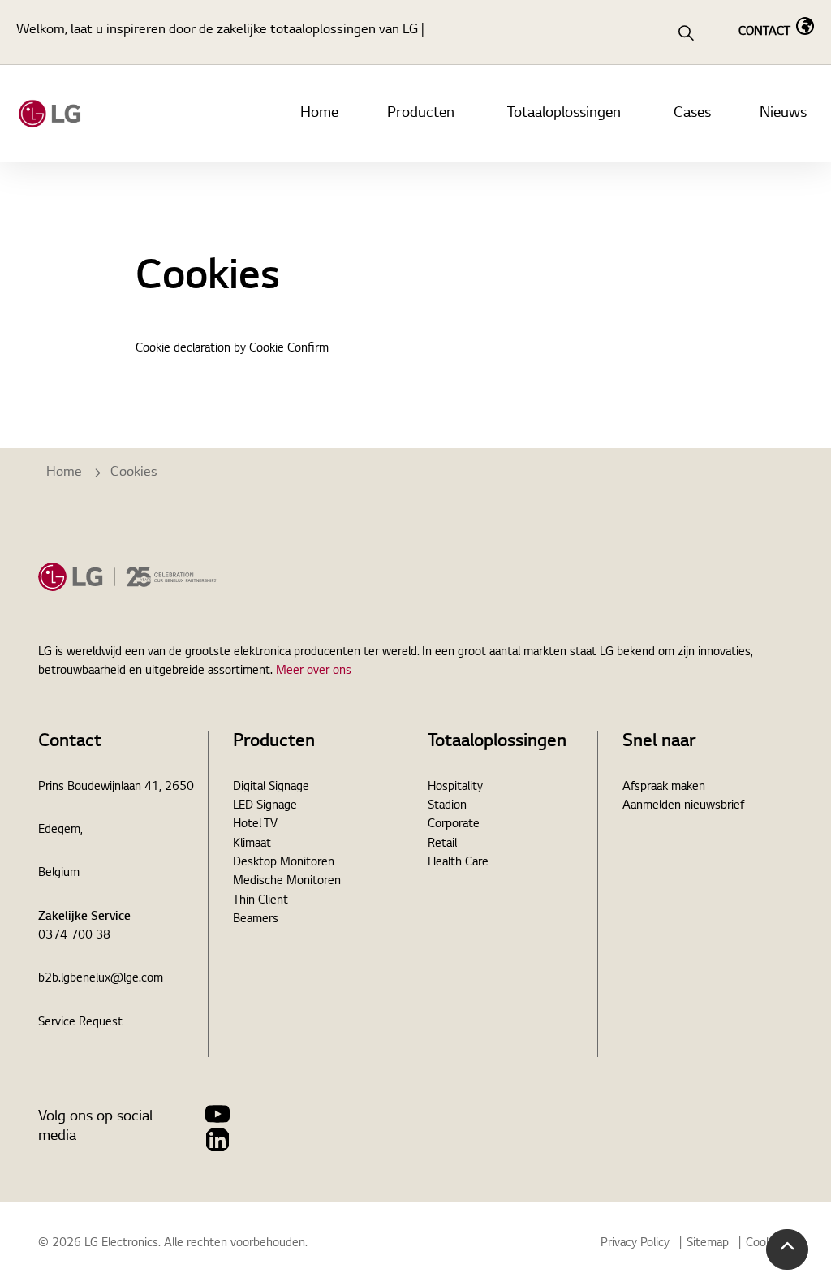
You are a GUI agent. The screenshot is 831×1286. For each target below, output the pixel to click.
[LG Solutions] (49, 113)
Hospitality (455, 787)
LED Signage (265, 806)
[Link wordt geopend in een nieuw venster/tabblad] (217, 1114)
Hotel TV (255, 824)
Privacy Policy (635, 1243)
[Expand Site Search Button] (686, 32)
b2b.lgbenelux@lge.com (100, 979)
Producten (420, 114)
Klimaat (252, 844)
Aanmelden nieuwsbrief (683, 806)
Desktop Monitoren (283, 863)
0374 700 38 (74, 936)
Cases (692, 114)
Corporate (454, 824)
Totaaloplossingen (564, 114)
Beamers (255, 919)
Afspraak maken (663, 787)
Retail (442, 844)
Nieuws (783, 114)
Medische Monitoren (287, 881)
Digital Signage (271, 787)
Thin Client (260, 901)
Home (319, 114)
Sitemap (708, 1243)
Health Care (458, 863)
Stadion (447, 806)
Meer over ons (313, 671)
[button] (787, 1249)
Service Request (80, 1022)
